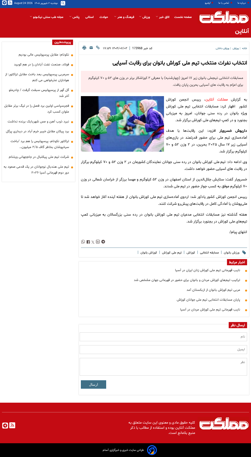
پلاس (76, 17)
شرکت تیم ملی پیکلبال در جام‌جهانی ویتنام (39, 157)
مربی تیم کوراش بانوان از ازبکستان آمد (213, 290)
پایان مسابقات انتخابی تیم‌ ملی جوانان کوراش (208, 299)
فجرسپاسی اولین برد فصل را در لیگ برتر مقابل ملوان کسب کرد (36, 108)
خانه (244, 48)
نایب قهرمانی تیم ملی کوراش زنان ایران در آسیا (207, 270)
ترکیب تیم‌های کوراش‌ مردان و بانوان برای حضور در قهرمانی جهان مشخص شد (187, 280)
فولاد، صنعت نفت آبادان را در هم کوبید (41, 64)
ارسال (93, 384)
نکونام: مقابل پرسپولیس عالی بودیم (44, 54)
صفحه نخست (183, 17)
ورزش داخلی (222, 48)
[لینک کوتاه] (98, 49)
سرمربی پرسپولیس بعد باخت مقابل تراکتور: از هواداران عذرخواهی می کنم (37, 77)
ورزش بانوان (231, 253)
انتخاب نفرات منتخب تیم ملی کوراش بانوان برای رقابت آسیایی (180, 63)
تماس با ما (224, 3)
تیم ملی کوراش (171, 253)
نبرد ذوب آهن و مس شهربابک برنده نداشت (38, 121)
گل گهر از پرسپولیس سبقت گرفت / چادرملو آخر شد (39, 93)
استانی (90, 17)
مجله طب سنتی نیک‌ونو (48, 17)
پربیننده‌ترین (62, 42)
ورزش (146, 17)
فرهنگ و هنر (125, 17)
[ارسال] (91, 49)
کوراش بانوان (148, 253)
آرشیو (208, 3)
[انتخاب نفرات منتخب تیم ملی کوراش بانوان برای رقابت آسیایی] (122, 124)
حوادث (104, 17)
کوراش (190, 253)
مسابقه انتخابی (209, 253)
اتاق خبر (163, 17)
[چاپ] (84, 49)
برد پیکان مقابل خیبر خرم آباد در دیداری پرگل (37, 131)
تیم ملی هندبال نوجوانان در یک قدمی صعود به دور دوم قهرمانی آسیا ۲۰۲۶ (36, 169)
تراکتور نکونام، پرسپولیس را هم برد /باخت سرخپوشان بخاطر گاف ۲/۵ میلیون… (40, 144)
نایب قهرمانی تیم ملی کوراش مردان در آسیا (210, 309)
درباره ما (242, 3)
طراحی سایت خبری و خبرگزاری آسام (123, 450)
